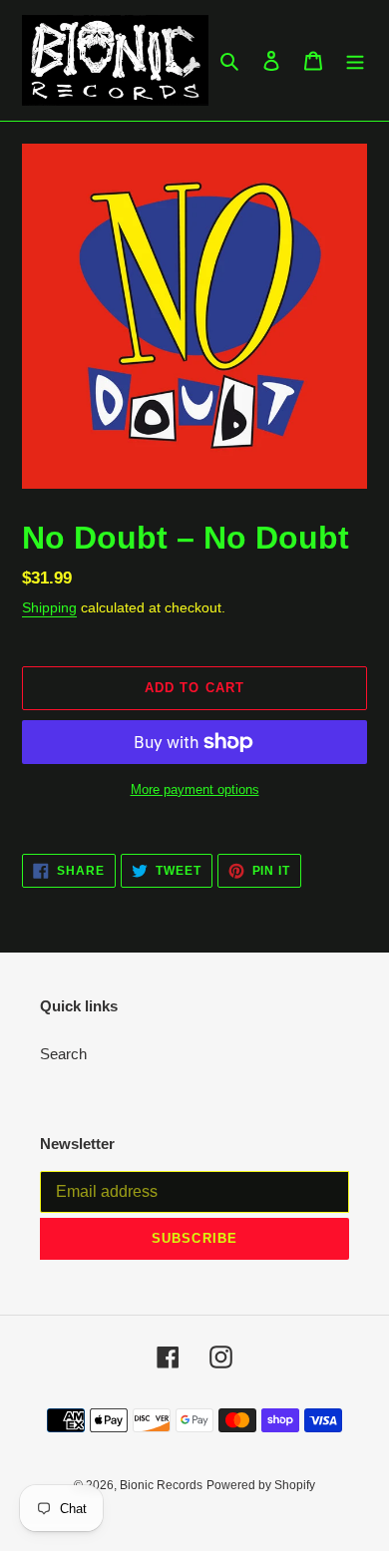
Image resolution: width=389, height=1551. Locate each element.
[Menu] (355, 60)
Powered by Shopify (260, 1485)
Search (63, 1053)
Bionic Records (161, 1485)
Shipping (49, 607)
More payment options (195, 789)
